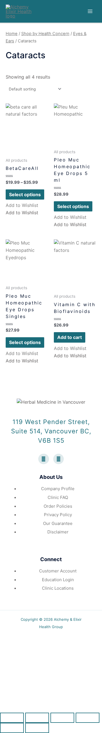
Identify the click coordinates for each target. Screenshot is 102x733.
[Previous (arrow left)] (12, 728)
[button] (22, 205)
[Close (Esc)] (12, 718)
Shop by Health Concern (45, 33)
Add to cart (69, 337)
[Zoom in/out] (87, 718)
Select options (25, 194)
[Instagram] (58, 459)
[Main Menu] (90, 11)
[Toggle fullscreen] (62, 718)
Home (12, 33)
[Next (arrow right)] (37, 728)
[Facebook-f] (43, 459)
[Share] (37, 718)
